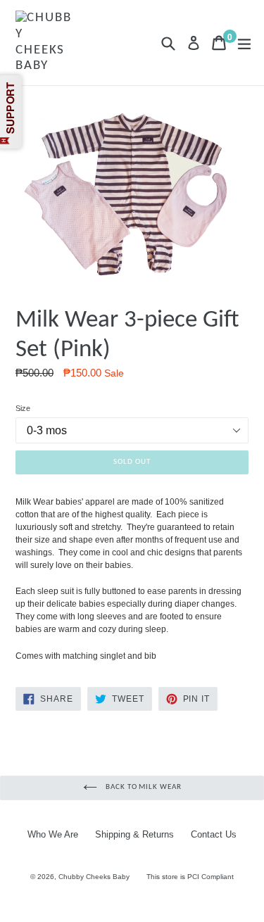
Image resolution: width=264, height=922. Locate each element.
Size (22, 408)
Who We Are (52, 834)
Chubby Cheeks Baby (94, 876)
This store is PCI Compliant (190, 876)
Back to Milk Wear (143, 787)
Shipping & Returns (134, 834)
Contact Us (214, 834)
